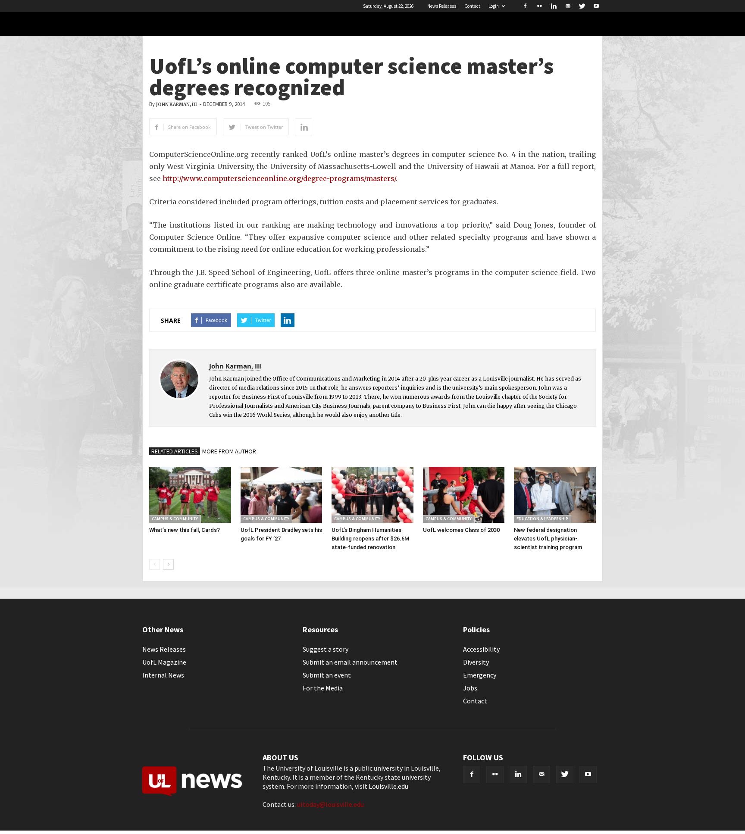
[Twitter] (582, 6)
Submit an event (327, 675)
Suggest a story (325, 649)
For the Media (323, 688)
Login (493, 6)
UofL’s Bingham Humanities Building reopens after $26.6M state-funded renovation (370, 538)
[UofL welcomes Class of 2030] (464, 495)
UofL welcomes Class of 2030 (461, 530)
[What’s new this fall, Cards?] (190, 495)
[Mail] (567, 6)
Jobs (470, 688)
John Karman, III (176, 104)
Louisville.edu (388, 786)
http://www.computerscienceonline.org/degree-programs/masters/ (279, 178)
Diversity (476, 662)
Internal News (163, 675)
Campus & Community (175, 519)
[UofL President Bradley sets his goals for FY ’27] (281, 495)
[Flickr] (539, 6)
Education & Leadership (542, 519)
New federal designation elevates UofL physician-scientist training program (548, 538)
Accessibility (481, 649)
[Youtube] (596, 6)
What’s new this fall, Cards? (184, 530)
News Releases (441, 6)
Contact (472, 6)
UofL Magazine (164, 662)
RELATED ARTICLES (174, 451)
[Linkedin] (553, 6)
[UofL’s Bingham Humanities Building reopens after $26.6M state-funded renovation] (372, 495)
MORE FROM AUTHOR (229, 451)
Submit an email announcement (350, 662)
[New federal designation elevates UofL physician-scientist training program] (555, 495)
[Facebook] (525, 6)
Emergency (479, 675)
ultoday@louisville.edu (330, 804)
